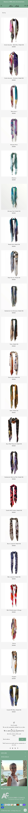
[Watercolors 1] (14, 97)
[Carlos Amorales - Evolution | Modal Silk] (14, 64)
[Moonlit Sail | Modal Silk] (14, 230)
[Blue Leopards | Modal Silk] (14, 563)
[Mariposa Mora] (14, 130)
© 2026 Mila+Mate (5, 810)
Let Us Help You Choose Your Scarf (14, 1)
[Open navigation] (3, 5)
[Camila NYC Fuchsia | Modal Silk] (14, 496)
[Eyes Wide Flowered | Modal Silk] (14, 430)
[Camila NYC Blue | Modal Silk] (14, 696)
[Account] (25, 5)
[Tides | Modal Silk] (14, 330)
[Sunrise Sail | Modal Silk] (14, 363)
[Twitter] (15, 748)
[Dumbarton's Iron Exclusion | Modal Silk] (14, 297)
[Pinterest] (17, 748)
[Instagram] (12, 748)
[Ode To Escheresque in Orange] (14, 596)
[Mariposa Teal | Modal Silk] (14, 197)
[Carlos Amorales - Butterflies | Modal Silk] (14, 31)
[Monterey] (14, 164)
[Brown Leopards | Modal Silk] (14, 529)
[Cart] (27, 5)
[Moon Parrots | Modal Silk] (14, 263)
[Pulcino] (14, 629)
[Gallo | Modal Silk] (14, 396)
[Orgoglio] (14, 662)
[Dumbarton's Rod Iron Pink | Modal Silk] (14, 463)
